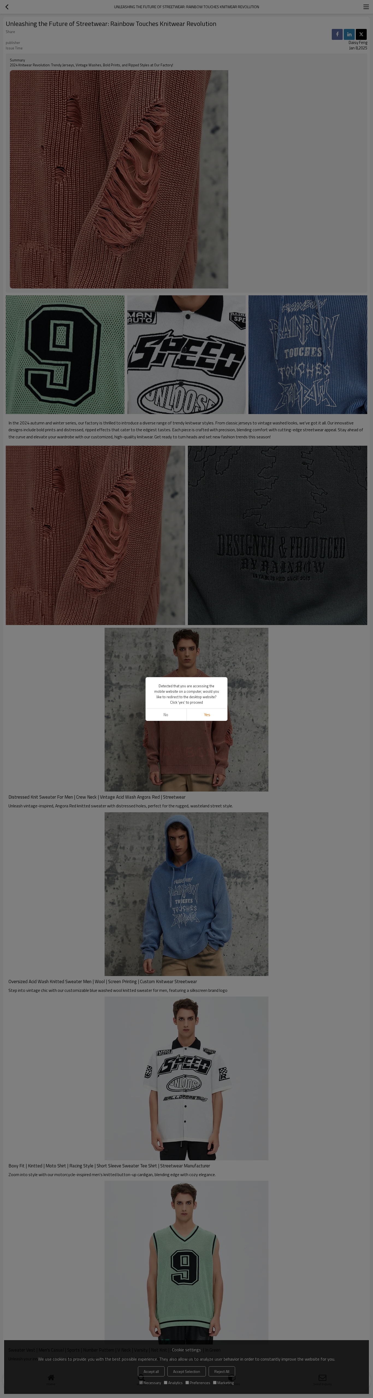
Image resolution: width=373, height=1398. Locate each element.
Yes (207, 715)
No (166, 715)
